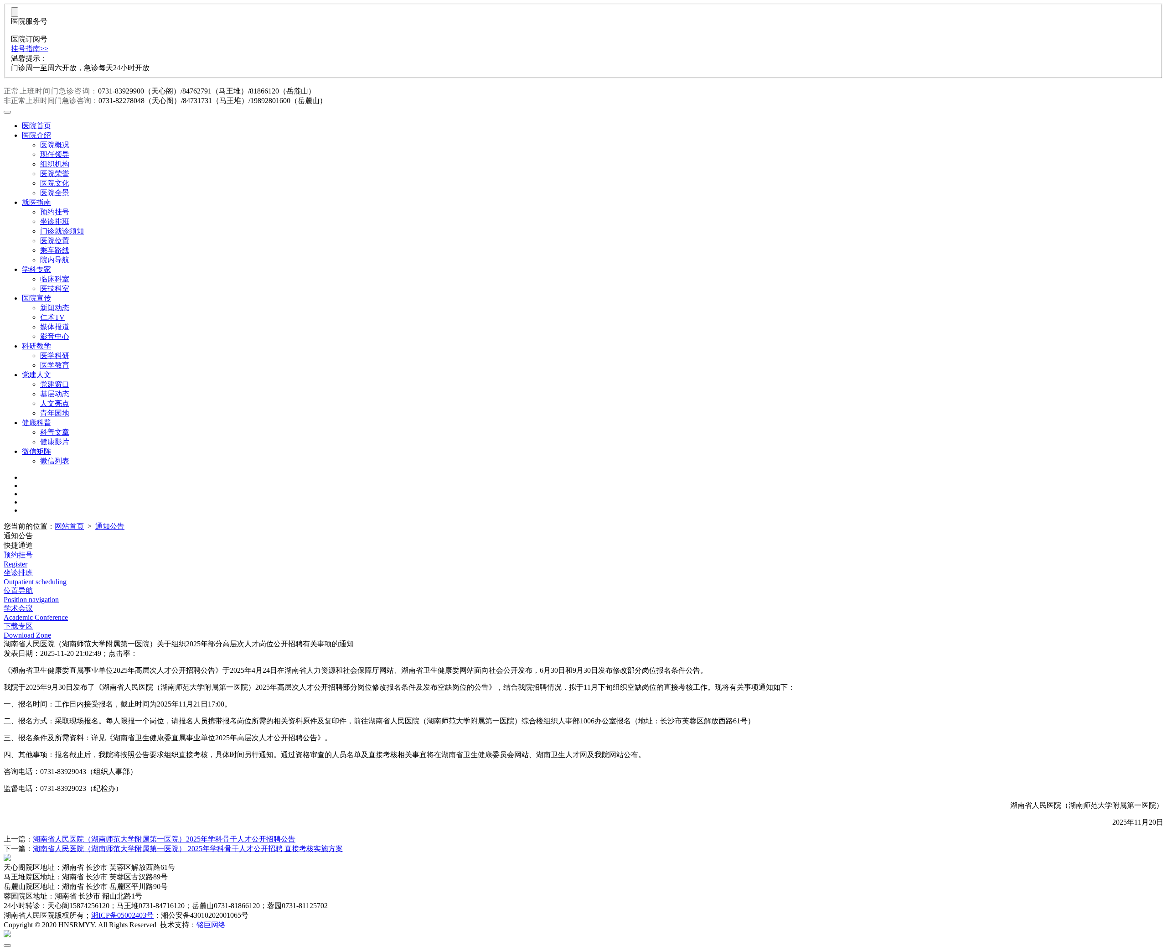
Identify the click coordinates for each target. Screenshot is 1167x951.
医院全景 (54, 193)
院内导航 (54, 260)
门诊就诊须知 (62, 231)
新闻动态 (54, 308)
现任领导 (54, 154)
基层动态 (54, 394)
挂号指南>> (29, 48)
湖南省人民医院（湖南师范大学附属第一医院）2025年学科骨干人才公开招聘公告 (164, 839)
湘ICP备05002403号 (122, 915)
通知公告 (109, 526)
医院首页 (36, 126)
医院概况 (54, 145)
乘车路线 (54, 250)
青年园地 (54, 413)
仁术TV (52, 317)
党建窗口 (54, 384)
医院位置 (54, 240)
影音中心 (54, 336)
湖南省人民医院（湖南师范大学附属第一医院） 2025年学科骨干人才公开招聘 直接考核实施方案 (188, 848)
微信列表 (54, 461)
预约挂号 (54, 212)
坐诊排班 (54, 221)
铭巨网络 (211, 925)
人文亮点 (54, 403)
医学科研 (54, 355)
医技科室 (54, 288)
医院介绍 (36, 135)
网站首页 (69, 526)
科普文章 (54, 432)
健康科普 (36, 422)
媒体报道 (54, 327)
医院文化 (54, 183)
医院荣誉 (54, 173)
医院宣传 (36, 298)
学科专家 (36, 269)
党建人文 (36, 375)
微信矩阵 (36, 451)
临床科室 (54, 279)
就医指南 (36, 202)
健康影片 (54, 442)
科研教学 (36, 346)
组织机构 (54, 164)
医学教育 (54, 365)
